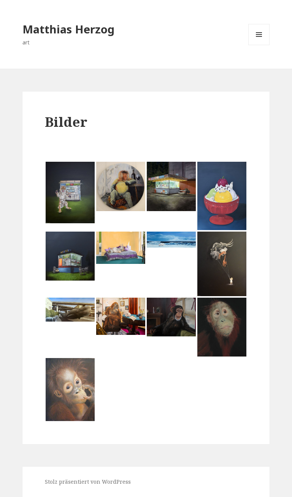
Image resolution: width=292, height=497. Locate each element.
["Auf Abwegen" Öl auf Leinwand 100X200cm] (70, 310)
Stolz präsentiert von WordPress (88, 481)
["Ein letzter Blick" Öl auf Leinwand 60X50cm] (221, 327)
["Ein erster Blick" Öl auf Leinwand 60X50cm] (70, 389)
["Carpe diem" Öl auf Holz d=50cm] (120, 186)
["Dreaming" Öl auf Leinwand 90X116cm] (171, 317)
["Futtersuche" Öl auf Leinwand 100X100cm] (70, 256)
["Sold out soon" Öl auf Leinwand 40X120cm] (171, 240)
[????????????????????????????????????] (221, 264)
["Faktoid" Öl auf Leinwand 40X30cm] (70, 192)
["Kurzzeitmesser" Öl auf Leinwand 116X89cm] (221, 196)
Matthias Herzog (68, 29)
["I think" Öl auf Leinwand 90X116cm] (120, 316)
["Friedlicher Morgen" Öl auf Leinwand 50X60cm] (120, 248)
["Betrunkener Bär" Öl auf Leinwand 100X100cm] (171, 186)
